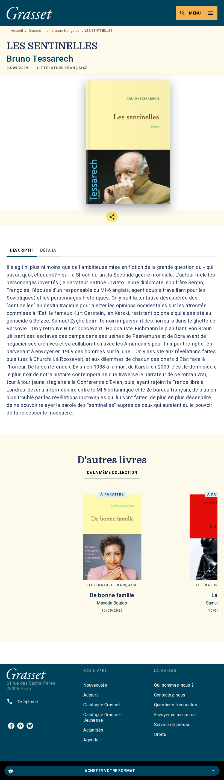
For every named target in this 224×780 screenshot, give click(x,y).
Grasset (35, 31)
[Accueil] (29, 13)
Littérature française (63, 31)
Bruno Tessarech (40, 58)
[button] (62, 67)
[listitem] (11, 725)
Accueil (17, 31)
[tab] (22, 250)
